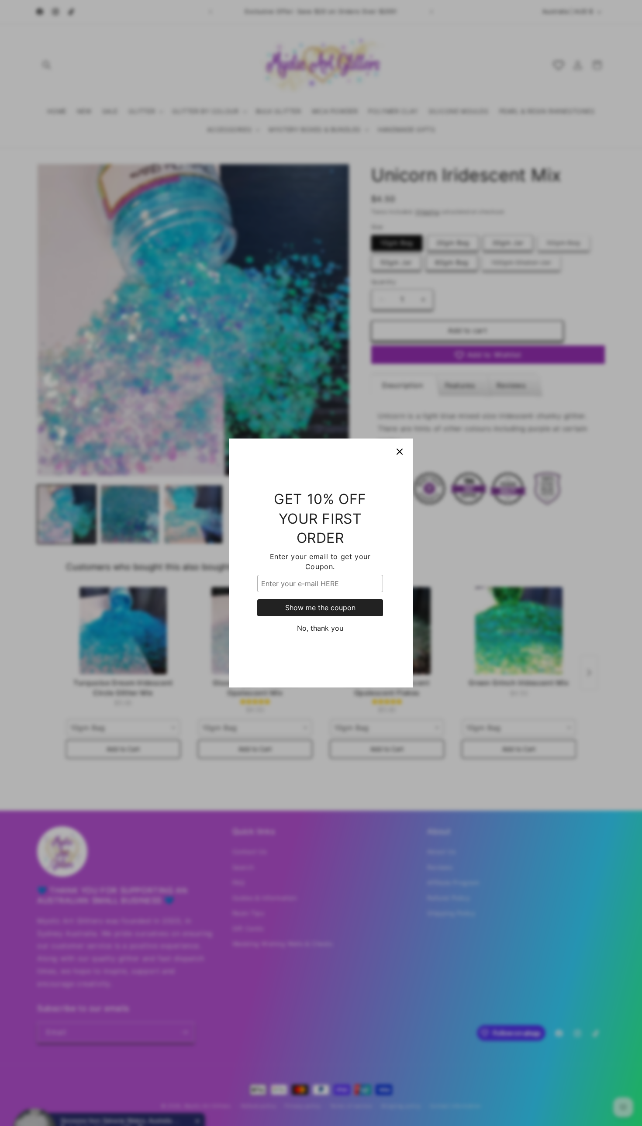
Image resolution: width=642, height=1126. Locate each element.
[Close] (399, 452)
